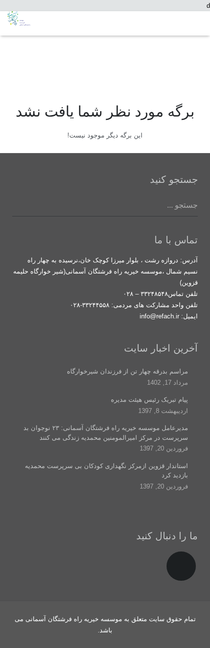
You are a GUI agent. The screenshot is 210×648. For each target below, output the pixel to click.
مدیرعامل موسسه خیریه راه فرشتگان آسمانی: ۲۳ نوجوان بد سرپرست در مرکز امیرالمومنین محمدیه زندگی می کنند (105, 432)
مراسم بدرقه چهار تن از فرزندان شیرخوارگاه (127, 371)
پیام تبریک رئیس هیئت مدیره (149, 399)
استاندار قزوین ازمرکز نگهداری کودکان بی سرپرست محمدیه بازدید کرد (106, 470)
